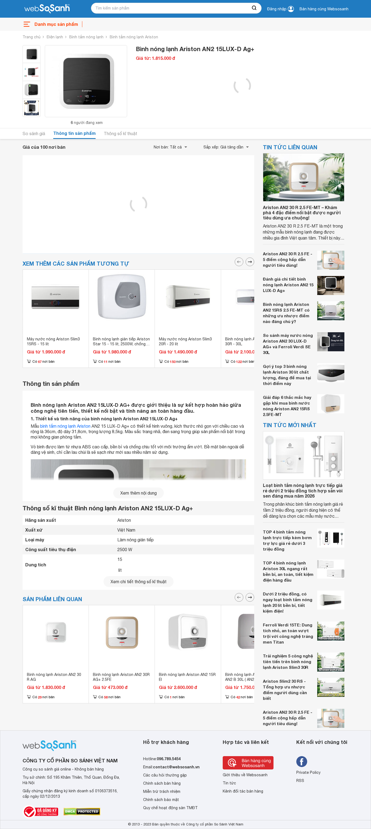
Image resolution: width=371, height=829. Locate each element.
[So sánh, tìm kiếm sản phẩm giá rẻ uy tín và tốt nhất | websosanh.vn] (47, 9)
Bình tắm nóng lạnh (86, 37)
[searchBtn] (254, 8)
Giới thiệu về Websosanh (245, 775)
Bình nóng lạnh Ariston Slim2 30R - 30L (250, 341)
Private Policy (308, 772)
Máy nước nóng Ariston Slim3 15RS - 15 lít (53, 341)
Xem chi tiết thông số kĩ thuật (138, 581)
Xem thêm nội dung (138, 492)
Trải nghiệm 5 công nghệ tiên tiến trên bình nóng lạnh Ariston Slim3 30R (288, 661)
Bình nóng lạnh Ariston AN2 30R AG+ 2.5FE (121, 677)
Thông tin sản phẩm (74, 133)
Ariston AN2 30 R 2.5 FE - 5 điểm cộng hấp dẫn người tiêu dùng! (287, 260)
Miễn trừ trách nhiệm (161, 791)
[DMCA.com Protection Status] (82, 811)
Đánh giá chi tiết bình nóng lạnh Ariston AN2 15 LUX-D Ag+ (288, 285)
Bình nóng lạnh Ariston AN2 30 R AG (54, 677)
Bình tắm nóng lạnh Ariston (134, 37)
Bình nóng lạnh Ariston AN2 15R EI (187, 677)
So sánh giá (34, 133)
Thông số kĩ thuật (120, 133)
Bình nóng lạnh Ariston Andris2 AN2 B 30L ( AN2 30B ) (252, 677)
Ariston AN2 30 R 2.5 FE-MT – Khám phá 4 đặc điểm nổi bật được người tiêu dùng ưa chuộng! (302, 212)
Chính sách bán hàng (162, 783)
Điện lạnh (55, 37)
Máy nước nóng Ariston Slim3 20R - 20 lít (185, 341)
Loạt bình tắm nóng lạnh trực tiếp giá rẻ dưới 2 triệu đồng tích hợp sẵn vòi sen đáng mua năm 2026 (302, 490)
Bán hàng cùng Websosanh (324, 9)
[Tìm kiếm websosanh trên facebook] (301, 761)
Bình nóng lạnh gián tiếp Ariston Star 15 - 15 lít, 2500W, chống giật (121, 344)
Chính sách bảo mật (161, 799)
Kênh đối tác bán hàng (243, 791)
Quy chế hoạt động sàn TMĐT (170, 808)
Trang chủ (31, 37)
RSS (300, 780)
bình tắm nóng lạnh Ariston (65, 426)
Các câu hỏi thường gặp (165, 775)
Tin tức (229, 783)
